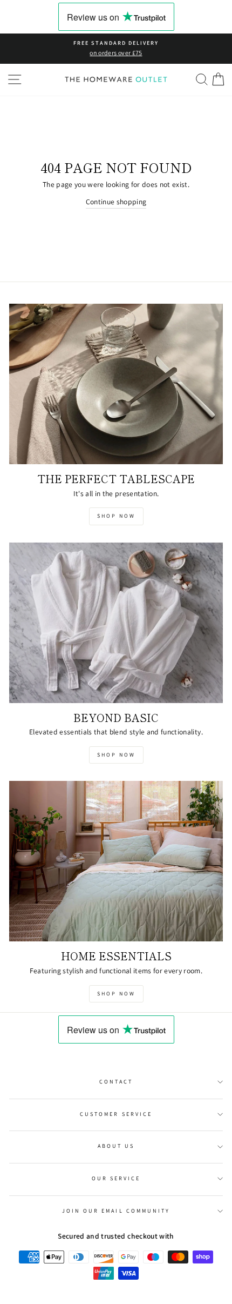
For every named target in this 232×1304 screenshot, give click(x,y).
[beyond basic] (116, 623)
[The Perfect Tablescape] (116, 384)
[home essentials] (116, 861)
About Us (116, 1145)
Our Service (116, 1178)
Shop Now (116, 515)
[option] (116, 48)
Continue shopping (116, 201)
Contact (116, 1081)
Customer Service (116, 1114)
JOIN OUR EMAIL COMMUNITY (116, 1210)
